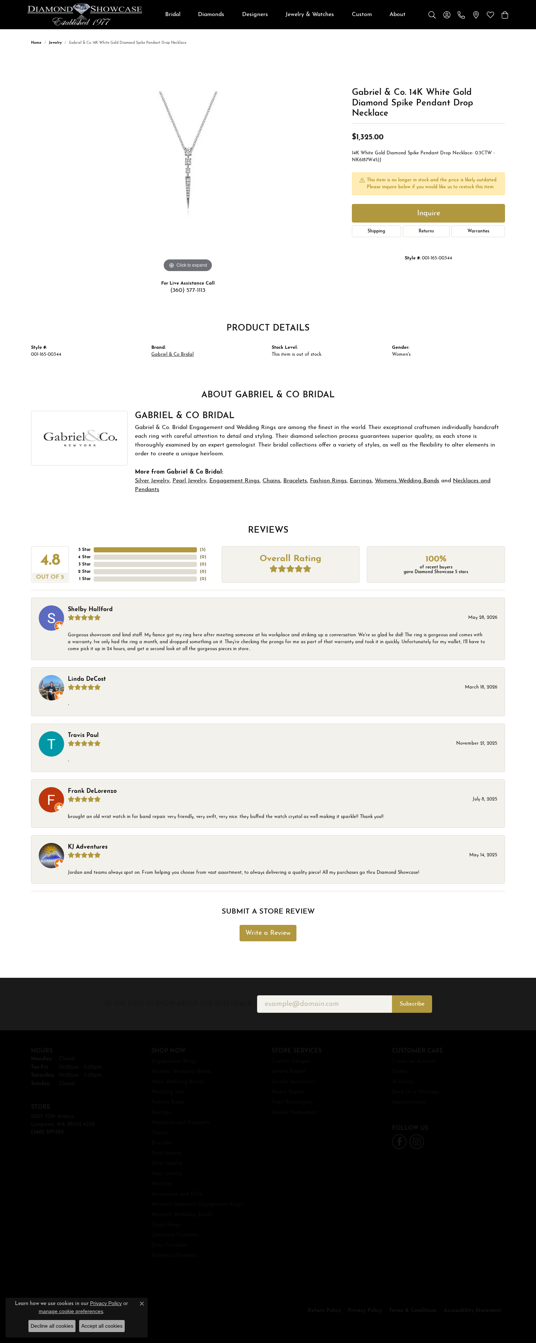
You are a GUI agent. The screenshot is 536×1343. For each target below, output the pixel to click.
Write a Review (268, 933)
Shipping (376, 231)
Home (36, 43)
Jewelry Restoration (294, 1112)
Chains (271, 481)
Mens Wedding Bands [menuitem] (177, 1082)
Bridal (172, 15)
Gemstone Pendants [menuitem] (174, 1235)
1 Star (85, 579)
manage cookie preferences (71, 1311)
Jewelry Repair (289, 1071)
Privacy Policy (365, 1310)
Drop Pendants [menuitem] (169, 1245)
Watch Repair (288, 1092)
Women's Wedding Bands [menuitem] (181, 1214)
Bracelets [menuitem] (161, 1143)
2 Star (84, 572)
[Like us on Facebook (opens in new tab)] (399, 1141)
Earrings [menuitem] (161, 1112)
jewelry (55, 43)
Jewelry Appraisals (293, 1082)
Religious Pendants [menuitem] (174, 1255)
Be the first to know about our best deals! (177, 1004)
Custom (362, 15)
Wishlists (402, 1082)
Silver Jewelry (152, 481)
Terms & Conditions (412, 1310)
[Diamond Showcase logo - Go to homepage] (85, 14)
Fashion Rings (328, 481)
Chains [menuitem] (159, 1133)
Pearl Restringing (292, 1102)
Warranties (478, 231)
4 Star (84, 557)
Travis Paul (83, 735)
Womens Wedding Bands (407, 481)
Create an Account (414, 1061)
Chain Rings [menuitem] (165, 1225)
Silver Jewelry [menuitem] (166, 1163)
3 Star (84, 564)
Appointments (408, 1102)
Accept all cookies (102, 1326)
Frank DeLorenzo (92, 791)
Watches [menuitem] (161, 1184)
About (397, 15)
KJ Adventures (88, 847)
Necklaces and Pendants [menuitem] (180, 1123)
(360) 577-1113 (187, 290)
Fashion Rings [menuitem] (168, 1102)
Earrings (361, 481)
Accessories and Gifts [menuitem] (176, 1194)
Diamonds (211, 15)
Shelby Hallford (90, 610)
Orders (400, 1071)
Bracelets (295, 481)
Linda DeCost (87, 679)
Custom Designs (291, 1061)
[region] (187, 164)
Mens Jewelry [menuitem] (166, 1174)
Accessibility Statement (472, 1310)
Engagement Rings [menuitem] (174, 1061)
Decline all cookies (52, 1326)
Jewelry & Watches (310, 15)
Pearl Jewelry (189, 481)
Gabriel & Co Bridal (172, 354)
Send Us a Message (415, 1092)
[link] (461, 14)
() (203, 550)
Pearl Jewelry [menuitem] (166, 1153)
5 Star (84, 550)
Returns (426, 231)
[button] (432, 14)
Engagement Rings (234, 481)
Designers (255, 15)
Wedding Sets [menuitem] (168, 1092)
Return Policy (324, 1310)
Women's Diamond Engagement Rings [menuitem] (197, 1204)
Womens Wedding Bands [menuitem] (181, 1071)
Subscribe (412, 1004)
